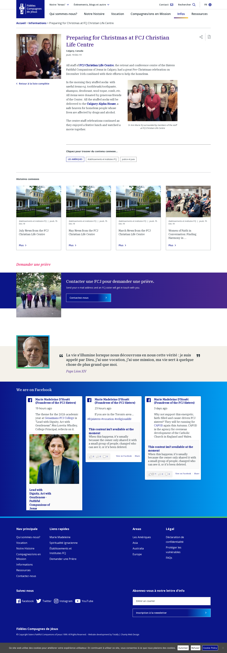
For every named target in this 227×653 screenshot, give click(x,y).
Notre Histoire (25, 548)
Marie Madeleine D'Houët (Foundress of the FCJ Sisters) (55, 401)
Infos (181, 14)
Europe (137, 554)
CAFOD (158, 425)
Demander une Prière (63, 559)
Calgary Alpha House (101, 103)
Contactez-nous (79, 297)
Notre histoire (94, 14)
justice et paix (128, 159)
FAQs (169, 558)
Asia (135, 543)
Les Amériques (75, 159)
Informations (24, 564)
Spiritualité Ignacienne (64, 543)
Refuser (195, 648)
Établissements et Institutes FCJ (61, 551)
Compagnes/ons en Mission (151, 14)
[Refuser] (223, 648)
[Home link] (30, 9)
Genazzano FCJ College (59, 418)
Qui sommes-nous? (63, 14)
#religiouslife (122, 419)
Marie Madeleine (60, 537)
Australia (138, 548)
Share (137, 456)
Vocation (117, 14)
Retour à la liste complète (34, 83)
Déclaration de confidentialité (175, 539)
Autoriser (183, 648)
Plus (21, 245)
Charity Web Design (130, 634)
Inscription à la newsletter (151, 612)
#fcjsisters (94, 419)
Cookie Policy (210, 648)
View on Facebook (124, 456)
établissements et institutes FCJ (102, 159)
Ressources (199, 14)
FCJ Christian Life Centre (96, 65)
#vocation (107, 419)
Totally (115, 634)
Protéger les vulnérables (173, 550)
